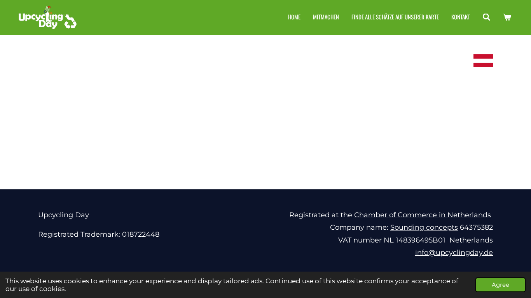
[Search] (486, 17)
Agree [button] (500, 284)
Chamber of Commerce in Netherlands (422, 215)
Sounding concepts (424, 227)
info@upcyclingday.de (454, 252)
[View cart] (507, 17)
